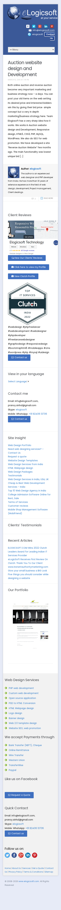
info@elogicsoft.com (44, 30)
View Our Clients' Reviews (28, 258)
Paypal (12, 770)
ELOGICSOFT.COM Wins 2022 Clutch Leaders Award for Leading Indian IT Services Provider (27, 551)
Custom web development (24, 693)
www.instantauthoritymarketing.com (28, 566)
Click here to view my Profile (30, 267)
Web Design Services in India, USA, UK (28, 479)
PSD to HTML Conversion (22, 703)
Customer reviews (18, 505)
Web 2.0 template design (23, 723)
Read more (48, 198)
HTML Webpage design (20, 468)
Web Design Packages (20, 471)
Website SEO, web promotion (25, 728)
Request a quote (17, 456)
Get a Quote (38, 868)
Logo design (15, 713)
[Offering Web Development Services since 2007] (32, 13)
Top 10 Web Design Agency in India (27, 490)
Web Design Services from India (25, 464)
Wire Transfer (16, 755)
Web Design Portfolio (19, 445)
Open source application (22, 698)
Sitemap (49, 871)
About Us (16, 868)
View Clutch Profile (24, 276)
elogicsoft (37, 34)
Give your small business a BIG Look (27, 570)
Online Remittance (19, 750)
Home (8, 868)
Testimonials (15, 475)
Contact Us (50, 36)
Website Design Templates (23, 460)
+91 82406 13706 (38, 413)
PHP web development (21, 688)
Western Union (17, 760)
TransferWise (16, 765)
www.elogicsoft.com (29, 881)
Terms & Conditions (33, 871)
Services (26, 868)
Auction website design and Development (25, 68)
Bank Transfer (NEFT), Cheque (25, 745)
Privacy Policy (15, 871)
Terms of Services (18, 502)
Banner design (16, 718)
